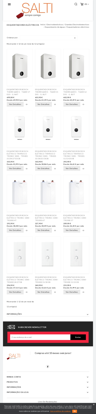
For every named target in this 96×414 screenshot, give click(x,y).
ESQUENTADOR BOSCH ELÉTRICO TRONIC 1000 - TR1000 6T (47, 217)
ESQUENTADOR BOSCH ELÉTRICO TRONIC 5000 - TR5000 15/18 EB (47, 279)
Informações (14, 314)
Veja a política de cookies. (60, 411)
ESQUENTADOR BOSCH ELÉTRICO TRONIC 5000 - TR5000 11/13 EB (75, 279)
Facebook (48, 366)
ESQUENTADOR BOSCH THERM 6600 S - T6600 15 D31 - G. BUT (46, 91)
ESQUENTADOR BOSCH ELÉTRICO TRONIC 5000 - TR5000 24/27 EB (18, 279)
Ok (75, 411)
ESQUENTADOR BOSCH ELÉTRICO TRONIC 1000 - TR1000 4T (18, 217)
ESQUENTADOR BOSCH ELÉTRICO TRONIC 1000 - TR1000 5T (75, 217)
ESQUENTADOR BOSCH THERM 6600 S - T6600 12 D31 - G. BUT (74, 91)
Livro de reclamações (47, 402)
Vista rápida (27, 104)
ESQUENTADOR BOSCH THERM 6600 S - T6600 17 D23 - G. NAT (18, 91)
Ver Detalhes (15, 104)
